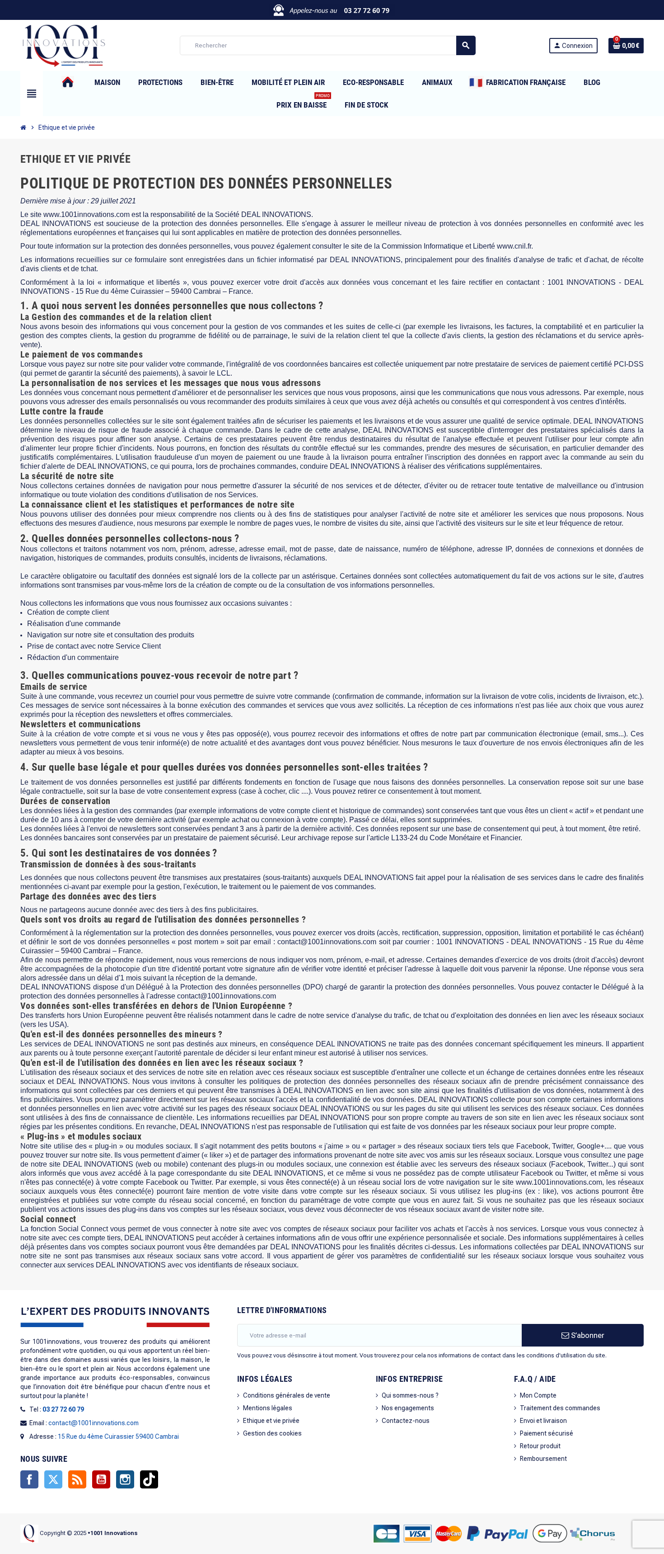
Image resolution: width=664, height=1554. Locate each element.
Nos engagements (408, 1408)
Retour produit (540, 1446)
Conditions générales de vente (286, 1395)
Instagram (125, 1479)
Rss (77, 1479)
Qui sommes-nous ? (410, 1395)
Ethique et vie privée (271, 1420)
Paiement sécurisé (546, 1433)
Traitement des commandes (560, 1408)
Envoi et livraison (543, 1420)
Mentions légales (267, 1408)
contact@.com (226, 996)
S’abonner (586, 1335)
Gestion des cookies (272, 1433)
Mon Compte (538, 1395)
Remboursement (543, 1458)
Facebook (29, 1479)
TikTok (149, 1479)
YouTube (101, 1479)
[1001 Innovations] (63, 44)
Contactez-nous (406, 1420)
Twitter (53, 1479)
